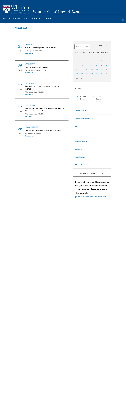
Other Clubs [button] (79, 165)
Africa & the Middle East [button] (83, 118)
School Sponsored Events (100, 99)
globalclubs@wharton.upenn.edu (90, 197)
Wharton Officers (11, 19)
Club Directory (32, 19)
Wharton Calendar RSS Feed (93, 174)
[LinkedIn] (123, 20)
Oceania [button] (77, 149)
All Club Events (83, 98)
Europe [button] (77, 134)
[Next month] (104, 45)
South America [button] (80, 157)
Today (100, 45)
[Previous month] (95, 45)
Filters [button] (79, 88)
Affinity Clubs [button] (79, 111)
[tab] (92, 88)
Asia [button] (76, 126)
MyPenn (48, 19)
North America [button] (80, 142)
